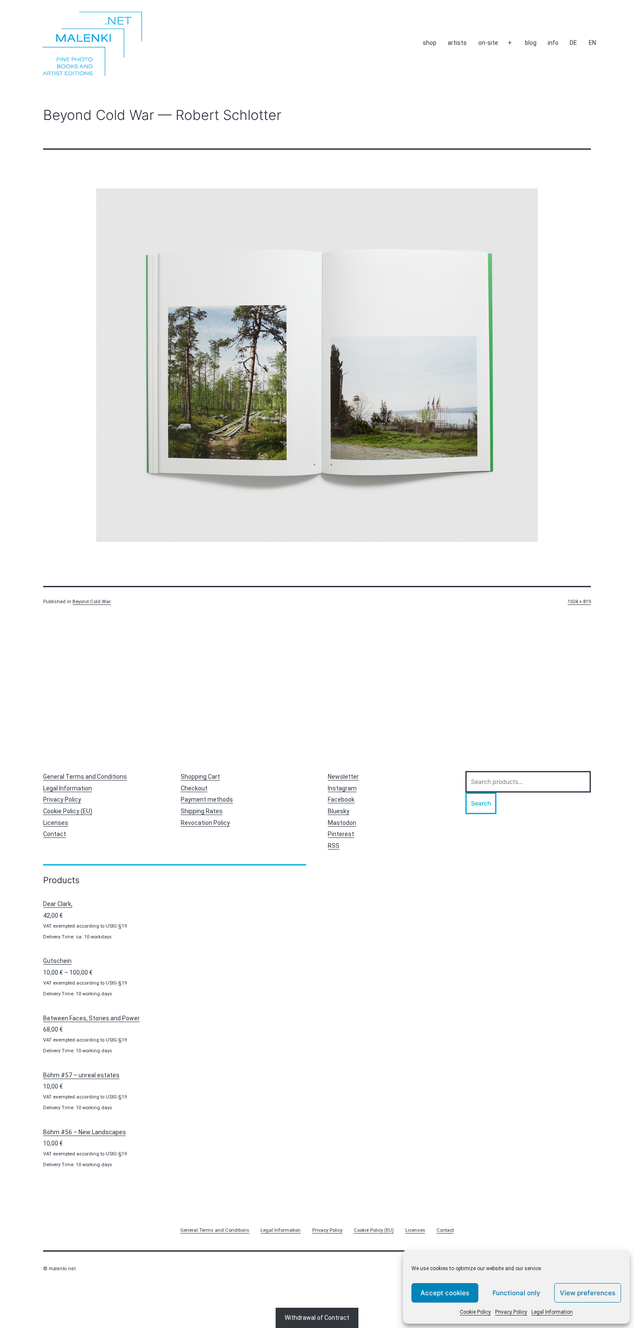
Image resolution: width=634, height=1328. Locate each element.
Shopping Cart (200, 776)
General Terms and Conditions (85, 776)
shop (429, 42)
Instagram (342, 788)
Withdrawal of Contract (317, 1317)
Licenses (55, 822)
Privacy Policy (511, 1312)
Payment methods (207, 799)
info (553, 42)
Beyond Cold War (91, 601)
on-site (488, 42)
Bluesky (338, 811)
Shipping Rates (202, 811)
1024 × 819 (579, 601)
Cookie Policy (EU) (67, 811)
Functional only (516, 1293)
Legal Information (552, 1312)
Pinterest (341, 834)
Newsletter (343, 776)
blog (531, 42)
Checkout (194, 788)
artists (457, 42)
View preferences (587, 1293)
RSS (333, 845)
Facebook (341, 799)
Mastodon (342, 822)
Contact (54, 834)
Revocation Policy (205, 822)
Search (481, 803)
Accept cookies (445, 1293)
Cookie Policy (475, 1312)
